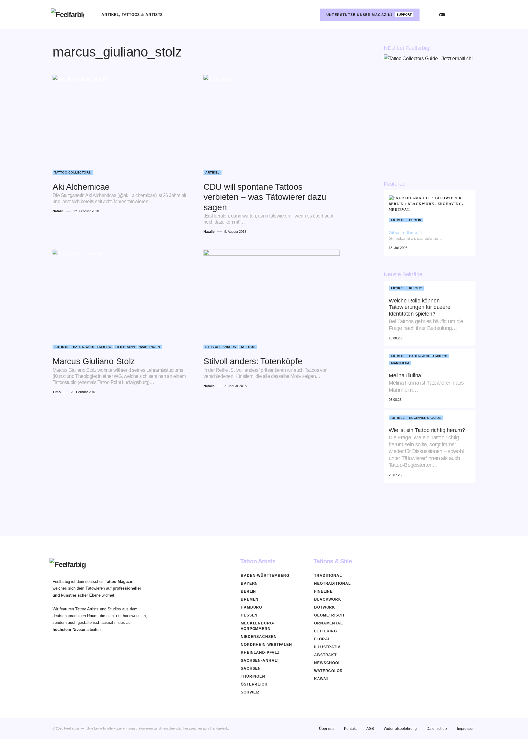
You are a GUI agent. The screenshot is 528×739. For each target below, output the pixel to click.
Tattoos (248, 347)
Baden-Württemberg (92, 347)
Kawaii (321, 679)
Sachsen (251, 668)
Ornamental (328, 623)
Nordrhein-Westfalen (266, 644)
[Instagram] (310, 15)
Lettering (325, 631)
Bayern (249, 583)
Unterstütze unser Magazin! (369, 14)
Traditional (328, 575)
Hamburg (251, 607)
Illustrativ (327, 647)
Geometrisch (329, 615)
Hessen (249, 615)
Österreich (254, 684)
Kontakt (350, 728)
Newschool (327, 663)
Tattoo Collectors (72, 172)
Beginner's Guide (425, 417)
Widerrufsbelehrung (400, 728)
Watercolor (328, 671)
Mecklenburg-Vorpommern (258, 626)
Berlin (415, 220)
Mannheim (400, 363)
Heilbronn (125, 347)
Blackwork (327, 599)
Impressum (466, 728)
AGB (370, 728)
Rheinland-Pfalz (260, 652)
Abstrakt (325, 655)
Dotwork (324, 607)
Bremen (249, 599)
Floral (322, 639)
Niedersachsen (259, 637)
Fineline (323, 591)
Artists (61, 347)
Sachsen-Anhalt (260, 660)
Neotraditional (332, 583)
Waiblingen (149, 347)
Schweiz (250, 692)
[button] (442, 14)
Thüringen (253, 676)
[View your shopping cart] (471, 15)
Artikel (212, 172)
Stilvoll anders (220, 347)
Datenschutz (437, 728)
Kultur (415, 288)
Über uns (326, 728)
